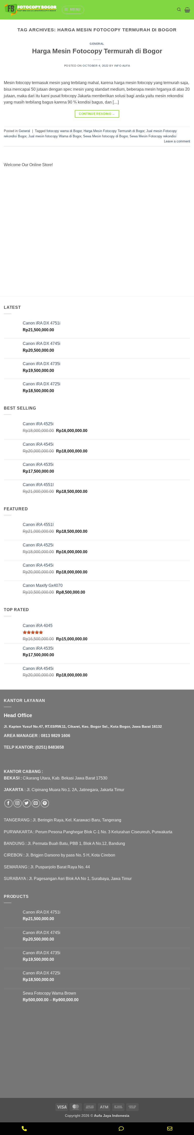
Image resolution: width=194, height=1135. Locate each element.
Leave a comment (177, 141)
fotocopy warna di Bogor (64, 131)
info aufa (122, 65)
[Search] (179, 9)
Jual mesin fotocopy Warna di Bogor (54, 136)
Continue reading (97, 114)
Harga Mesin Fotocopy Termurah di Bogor (97, 51)
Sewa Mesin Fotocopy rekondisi (153, 136)
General (97, 43)
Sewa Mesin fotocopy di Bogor (105, 136)
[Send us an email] (36, 803)
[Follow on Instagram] (17, 803)
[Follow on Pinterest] (45, 803)
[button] (73, 10)
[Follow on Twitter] (26, 803)
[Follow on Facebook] (8, 803)
